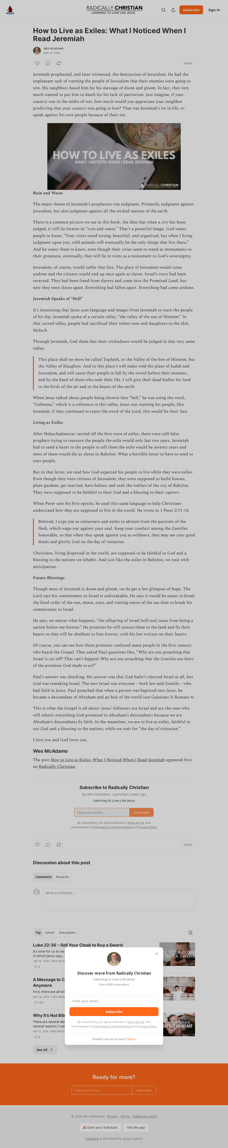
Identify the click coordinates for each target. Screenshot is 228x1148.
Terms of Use (135, 1022)
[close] (156, 953)
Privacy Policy (148, 1026)
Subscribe (114, 1011)
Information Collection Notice (112, 1026)
